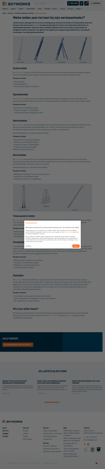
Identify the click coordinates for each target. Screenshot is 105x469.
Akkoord (76, 246)
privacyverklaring (68, 232)
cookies (54, 232)
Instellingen (28, 246)
